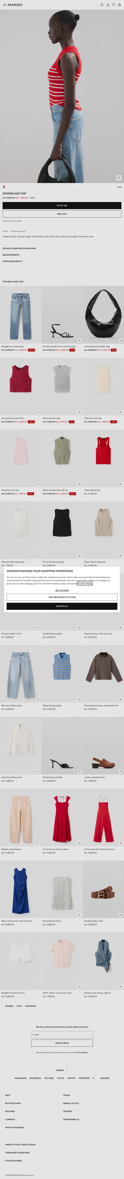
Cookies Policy (85, 583)
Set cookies (62, 590)
